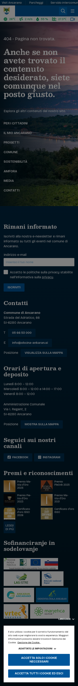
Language (64, 619)
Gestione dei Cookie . (28, 642)
